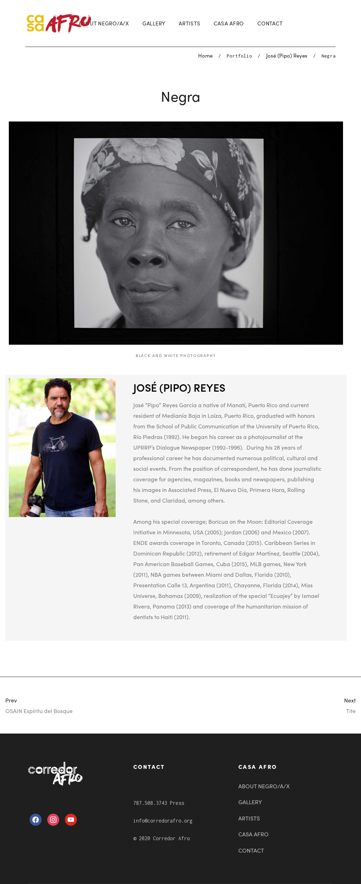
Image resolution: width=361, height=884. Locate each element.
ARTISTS (189, 23)
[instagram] (53, 819)
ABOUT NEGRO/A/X (104, 23)
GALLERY (153, 23)
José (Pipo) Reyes (286, 55)
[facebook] (36, 819)
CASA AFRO (229, 23)
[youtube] (71, 819)
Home (205, 55)
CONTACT (269, 23)
